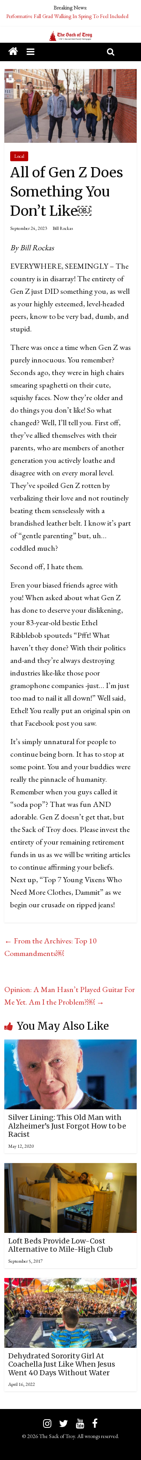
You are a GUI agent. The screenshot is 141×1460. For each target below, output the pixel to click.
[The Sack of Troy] (70, 36)
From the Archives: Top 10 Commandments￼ (50, 947)
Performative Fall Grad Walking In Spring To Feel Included (67, 16)
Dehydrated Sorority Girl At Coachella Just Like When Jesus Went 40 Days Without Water (61, 1364)
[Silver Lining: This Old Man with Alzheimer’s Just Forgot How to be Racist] (70, 1046)
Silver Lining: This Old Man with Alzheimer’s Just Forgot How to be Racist (67, 1126)
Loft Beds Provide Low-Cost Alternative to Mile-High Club (60, 1245)
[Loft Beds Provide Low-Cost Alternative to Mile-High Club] (70, 1169)
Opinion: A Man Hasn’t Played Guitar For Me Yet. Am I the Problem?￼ (69, 995)
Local (19, 156)
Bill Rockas (62, 228)
